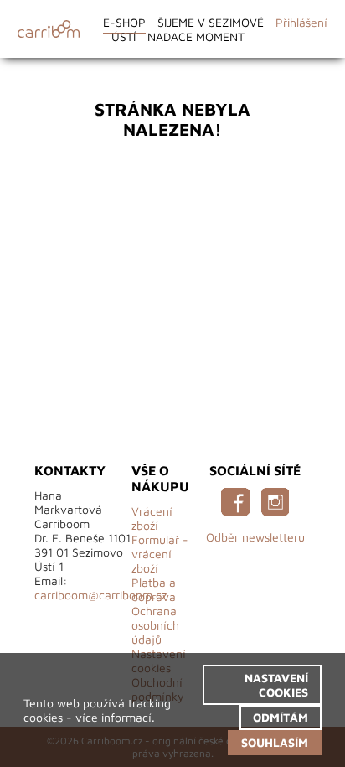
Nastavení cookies (276, 685)
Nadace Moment (196, 36)
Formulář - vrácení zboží (159, 553)
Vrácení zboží (151, 518)
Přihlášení (301, 22)
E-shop (124, 22)
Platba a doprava (153, 589)
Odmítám (280, 717)
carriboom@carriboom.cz (100, 595)
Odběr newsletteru (255, 537)
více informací (113, 717)
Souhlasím (274, 742)
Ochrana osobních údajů (155, 625)
